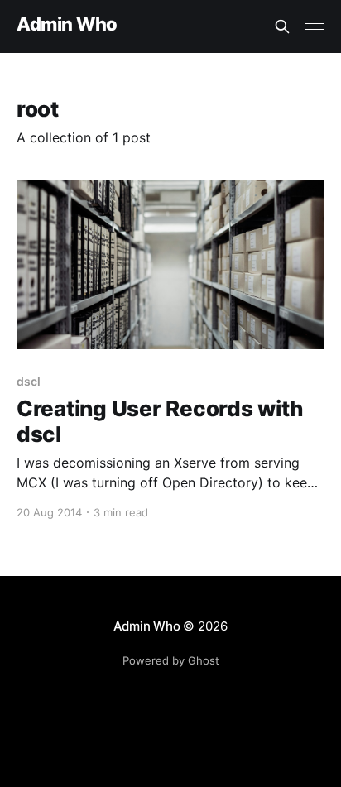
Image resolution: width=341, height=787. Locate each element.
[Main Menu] (314, 26)
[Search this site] (282, 26)
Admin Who (67, 24)
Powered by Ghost (170, 660)
